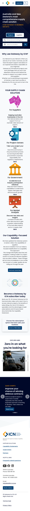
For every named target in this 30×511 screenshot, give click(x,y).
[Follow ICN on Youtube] (4, 465)
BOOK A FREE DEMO (15, 328)
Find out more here (15, 270)
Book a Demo (8, 488)
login (13, 3)
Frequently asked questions (12, 460)
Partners (5, 453)
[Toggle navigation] (3, 3)
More (15, 127)
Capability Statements (10, 446)
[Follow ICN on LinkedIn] (12, 465)
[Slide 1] (15, 412)
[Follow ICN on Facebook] (8, 465)
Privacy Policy (7, 505)
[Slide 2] (16, 412)
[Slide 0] (13, 412)
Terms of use (7, 501)
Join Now (19, 3)
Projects (10, 35)
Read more (9, 409)
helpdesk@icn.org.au (9, 483)
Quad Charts (7, 450)
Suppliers (19, 35)
